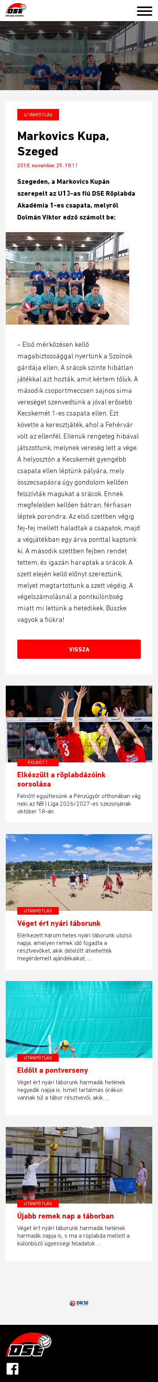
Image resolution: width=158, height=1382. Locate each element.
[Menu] (147, 9)
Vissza (79, 649)
